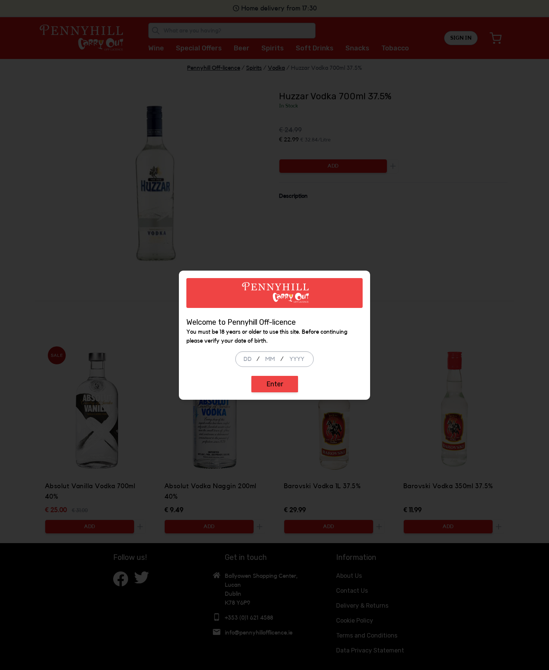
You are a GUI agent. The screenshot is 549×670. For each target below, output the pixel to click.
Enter (274, 384)
